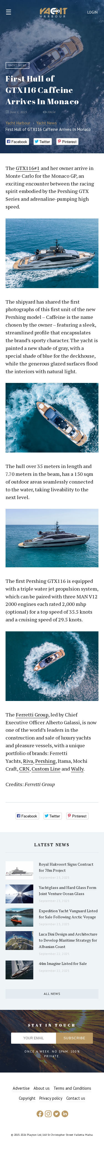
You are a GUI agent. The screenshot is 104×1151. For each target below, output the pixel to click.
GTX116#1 (28, 168)
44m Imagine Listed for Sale (63, 963)
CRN (24, 768)
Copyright (27, 1098)
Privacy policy (50, 1098)
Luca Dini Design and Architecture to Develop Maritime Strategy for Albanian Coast (68, 940)
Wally (77, 768)
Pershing (45, 761)
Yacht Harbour (54, 13)
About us (42, 1088)
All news (52, 994)
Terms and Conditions (72, 1088)
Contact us (75, 1098)
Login (92, 12)
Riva (28, 761)
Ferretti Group (32, 714)
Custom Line (46, 768)
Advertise (21, 1088)
